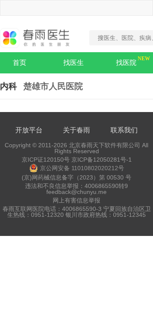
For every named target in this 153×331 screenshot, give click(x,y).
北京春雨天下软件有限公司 (104, 145)
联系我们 (124, 130)
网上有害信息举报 (76, 200)
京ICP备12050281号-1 (101, 159)
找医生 (73, 62)
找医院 (126, 62)
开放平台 (28, 130)
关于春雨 (76, 130)
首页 (19, 62)
